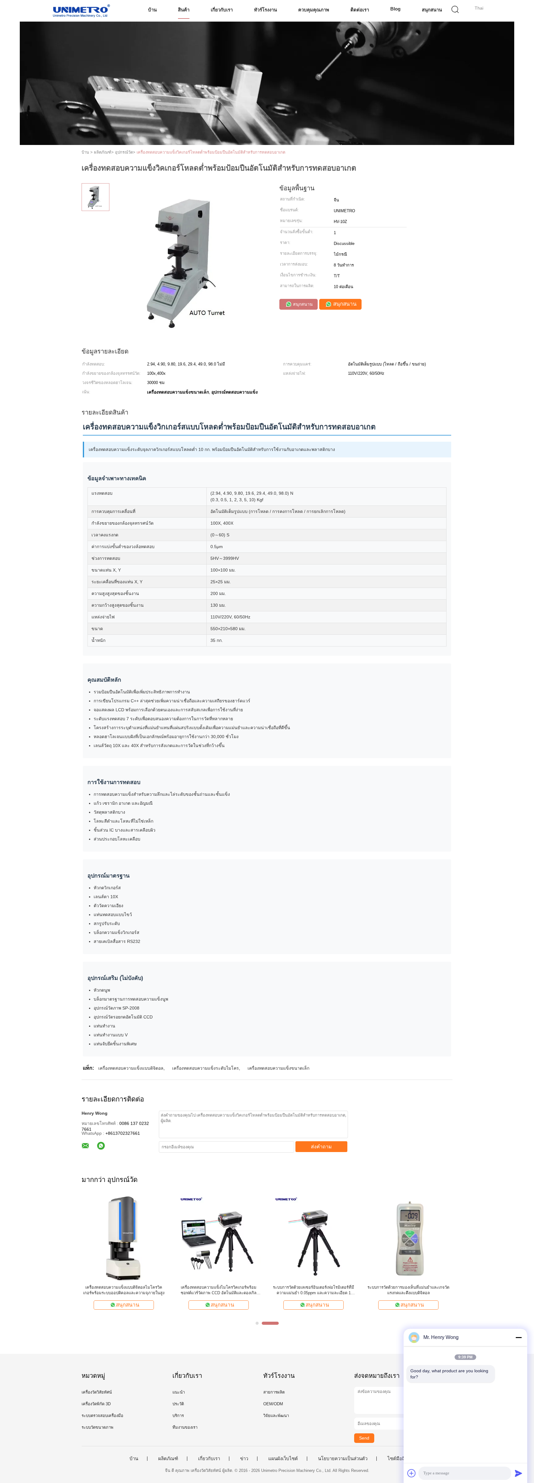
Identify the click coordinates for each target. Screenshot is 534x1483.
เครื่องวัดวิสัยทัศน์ (97, 1392)
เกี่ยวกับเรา (222, 9)
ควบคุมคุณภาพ (313, 9)
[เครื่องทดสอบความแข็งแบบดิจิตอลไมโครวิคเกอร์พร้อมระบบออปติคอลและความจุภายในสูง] (124, 1238)
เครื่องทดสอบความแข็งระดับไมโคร (205, 1068)
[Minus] (518, 1337)
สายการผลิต (274, 1392)
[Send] (518, 1473)
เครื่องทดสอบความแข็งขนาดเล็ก (278, 1068)
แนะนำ (178, 1392)
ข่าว (244, 1458)
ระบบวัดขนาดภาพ (97, 1427)
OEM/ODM (273, 1404)
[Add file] (411, 1473)
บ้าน (152, 9)
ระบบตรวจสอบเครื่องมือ (102, 1415)
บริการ (178, 1415)
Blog (395, 8)
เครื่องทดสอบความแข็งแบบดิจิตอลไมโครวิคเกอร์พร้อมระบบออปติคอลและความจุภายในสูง (123, 1290)
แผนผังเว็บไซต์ (283, 1458)
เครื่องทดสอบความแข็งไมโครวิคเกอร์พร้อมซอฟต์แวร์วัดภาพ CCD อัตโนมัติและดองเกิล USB (218, 1290)
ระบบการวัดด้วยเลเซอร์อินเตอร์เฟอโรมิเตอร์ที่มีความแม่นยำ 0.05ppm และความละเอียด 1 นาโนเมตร (313, 1290)
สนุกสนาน (432, 9)
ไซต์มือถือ (398, 1458)
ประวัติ (178, 1404)
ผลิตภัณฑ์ (168, 1458)
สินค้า (183, 9)
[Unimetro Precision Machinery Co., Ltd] (81, 10)
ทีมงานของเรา (184, 1427)
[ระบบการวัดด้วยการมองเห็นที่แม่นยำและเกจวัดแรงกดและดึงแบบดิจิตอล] (408, 1238)
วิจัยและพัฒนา (276, 1415)
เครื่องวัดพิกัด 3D (96, 1404)
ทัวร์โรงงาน (265, 9)
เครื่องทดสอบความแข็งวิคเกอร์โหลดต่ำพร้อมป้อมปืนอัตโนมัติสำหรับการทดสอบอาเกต (211, 152)
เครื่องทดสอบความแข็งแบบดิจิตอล (130, 1068)
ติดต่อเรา (359, 9)
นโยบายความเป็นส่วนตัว (342, 1458)
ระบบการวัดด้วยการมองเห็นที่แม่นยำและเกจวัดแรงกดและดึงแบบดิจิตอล (408, 1290)
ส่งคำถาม (321, 1146)
